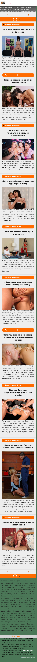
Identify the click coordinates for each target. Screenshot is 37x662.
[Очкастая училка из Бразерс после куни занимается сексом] (18, 475)
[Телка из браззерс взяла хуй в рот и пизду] (18, 248)
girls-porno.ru (28, 650)
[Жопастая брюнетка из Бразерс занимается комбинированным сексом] (18, 354)
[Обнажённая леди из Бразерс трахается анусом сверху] (18, 299)
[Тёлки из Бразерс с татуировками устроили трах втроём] (18, 409)
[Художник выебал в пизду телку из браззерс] (18, 46)
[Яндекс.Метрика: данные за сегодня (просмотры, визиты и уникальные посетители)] (28, 658)
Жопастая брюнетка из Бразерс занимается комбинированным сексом (18, 337)
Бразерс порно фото (13, 24)
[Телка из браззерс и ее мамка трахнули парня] (18, 96)
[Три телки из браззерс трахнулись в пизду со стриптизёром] (18, 149)
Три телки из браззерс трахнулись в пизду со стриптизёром (18, 133)
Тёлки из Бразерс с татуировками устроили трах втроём (18, 392)
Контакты (16, 636)
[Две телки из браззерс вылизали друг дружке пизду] (18, 198)
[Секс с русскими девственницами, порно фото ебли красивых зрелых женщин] (3, 3)
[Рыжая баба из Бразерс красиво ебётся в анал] (18, 539)
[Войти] (9, 3)
